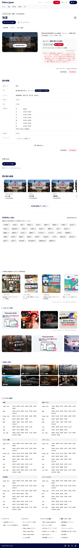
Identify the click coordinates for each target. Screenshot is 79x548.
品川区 (72, 225)
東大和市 (22, 241)
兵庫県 (26, 422)
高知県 (26, 429)
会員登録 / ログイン (9, 522)
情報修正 (64, 72)
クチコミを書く (10, 22)
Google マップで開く (42, 90)
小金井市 (46, 237)
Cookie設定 (64, 537)
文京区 (38, 225)
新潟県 (14, 416)
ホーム (3, 6)
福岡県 (14, 432)
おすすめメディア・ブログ (49, 528)
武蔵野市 (68, 233)
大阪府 (22, 422)
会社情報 (63, 534)
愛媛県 (22, 429)
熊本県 (26, 432)
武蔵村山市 (42, 241)
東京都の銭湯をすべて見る (38, 206)
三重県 (26, 419)
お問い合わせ (46, 535)
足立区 (23, 233)
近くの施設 (20, 27)
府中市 (13, 237)
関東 (4, 411)
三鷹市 (5, 237)
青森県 (18, 406)
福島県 (14, 408)
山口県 (30, 426)
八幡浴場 (55, 196)
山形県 (34, 406)
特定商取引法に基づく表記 (68, 531)
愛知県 (22, 419)
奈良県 (30, 422)
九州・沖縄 (5, 432)
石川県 (22, 416)
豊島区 (50, 229)
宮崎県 (34, 432)
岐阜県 (14, 419)
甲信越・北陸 (6, 416)
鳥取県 (14, 426)
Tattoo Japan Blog (28, 531)
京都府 (18, 422)
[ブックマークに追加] (18, 22)
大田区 (6, 229)
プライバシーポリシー (67, 528)
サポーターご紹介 (47, 525)
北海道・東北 (6, 406)
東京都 (14, 6)
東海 (4, 419)
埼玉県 (26, 411)
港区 (22, 225)
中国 (4, 427)
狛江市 (13, 241)
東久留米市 (32, 241)
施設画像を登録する (21, 45)
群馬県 (22, 411)
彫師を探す (26, 525)
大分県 (30, 432)
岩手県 (22, 406)
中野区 (33, 229)
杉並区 (42, 229)
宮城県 (26, 406)
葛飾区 (32, 233)
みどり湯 (7, 196)
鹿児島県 (14, 435)
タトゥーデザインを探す (29, 522)
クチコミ (12, 27)
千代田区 (6, 225)
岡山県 (22, 426)
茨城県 (14, 411)
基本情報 (5, 27)
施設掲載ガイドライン (67, 522)
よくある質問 (26, 537)
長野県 (34, 416)
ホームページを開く (22, 138)
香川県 (18, 429)
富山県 (18, 416)
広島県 (26, 426)
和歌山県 (14, 424)
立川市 (59, 233)
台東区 (47, 225)
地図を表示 (40, 145)
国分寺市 (72, 237)
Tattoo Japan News (28, 534)
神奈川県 (14, 413)
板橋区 (6, 233)
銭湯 (9, 6)
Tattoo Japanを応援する (49, 522)
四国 (4, 430)
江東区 (64, 225)
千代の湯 (31, 196)
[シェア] (75, 17)
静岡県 (18, 419)
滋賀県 (14, 422)
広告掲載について (47, 538)
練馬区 (15, 233)
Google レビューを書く (48, 532)
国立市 (5, 241)
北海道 (14, 406)
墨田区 (55, 225)
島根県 (18, 426)
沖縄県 (19, 435)
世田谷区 (15, 229)
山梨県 (30, 416)
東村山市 (63, 237)
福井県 (26, 416)
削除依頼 (73, 72)
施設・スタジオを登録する (10, 525)
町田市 (37, 237)
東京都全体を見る (72, 217)
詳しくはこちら (70, 50)
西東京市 (52, 241)
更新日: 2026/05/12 (72, 68)
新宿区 (30, 225)
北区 (58, 229)
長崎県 (22, 432)
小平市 (54, 237)
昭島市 (21, 237)
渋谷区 (24, 229)
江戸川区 (41, 233)
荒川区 (67, 229)
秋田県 (30, 406)
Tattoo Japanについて (29, 528)
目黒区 (19, 6)
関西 (4, 422)
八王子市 (51, 233)
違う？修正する (59, 44)
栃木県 (18, 411)
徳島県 (14, 429)
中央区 (15, 225)
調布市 (29, 237)
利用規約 (63, 525)
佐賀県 (18, 432)
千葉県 (30, 411)
